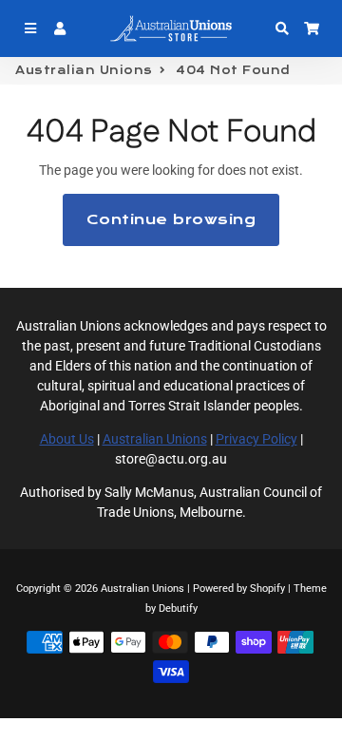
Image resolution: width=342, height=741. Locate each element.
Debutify (178, 608)
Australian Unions (84, 70)
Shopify (267, 588)
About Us (67, 438)
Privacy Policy (256, 438)
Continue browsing (171, 219)
